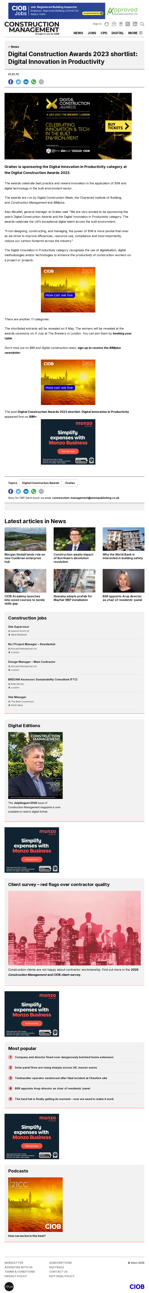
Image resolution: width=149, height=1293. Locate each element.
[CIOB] (109, 1286)
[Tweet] (18, 81)
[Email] (114, 24)
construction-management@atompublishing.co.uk (85, 497)
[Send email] (41, 81)
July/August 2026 (25, 802)
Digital (118, 33)
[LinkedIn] (135, 24)
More (133, 33)
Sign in (97, 23)
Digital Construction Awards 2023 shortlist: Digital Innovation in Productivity (73, 412)
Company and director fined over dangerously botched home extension (64, 1057)
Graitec (70, 482)
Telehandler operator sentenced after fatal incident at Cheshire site (61, 1078)
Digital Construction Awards (40, 482)
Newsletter (14, 1262)
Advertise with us (19, 1267)
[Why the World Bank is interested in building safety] (123, 539)
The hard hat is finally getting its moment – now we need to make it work (64, 1099)
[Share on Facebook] (10, 81)
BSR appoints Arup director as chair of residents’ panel (52, 1088)
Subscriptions (60, 1262)
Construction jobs (27, 618)
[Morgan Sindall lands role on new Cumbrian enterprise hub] (25, 539)
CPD (104, 33)
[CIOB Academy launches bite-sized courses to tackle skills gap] (25, 580)
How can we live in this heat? (27, 1235)
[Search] (142, 24)
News (78, 33)
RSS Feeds (56, 1267)
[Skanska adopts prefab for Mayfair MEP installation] (74, 580)
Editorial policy (61, 1276)
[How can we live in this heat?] (35, 1204)
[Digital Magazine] (121, 24)
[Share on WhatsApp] (33, 81)
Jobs (92, 33)
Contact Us (58, 1271)
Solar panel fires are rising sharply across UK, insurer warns (56, 1067)
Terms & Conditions (20, 1271)
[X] (128, 24)
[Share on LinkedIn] (26, 81)
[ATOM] (39, 1286)
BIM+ (33, 416)
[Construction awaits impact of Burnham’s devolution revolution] (74, 539)
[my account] (106, 24)
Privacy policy (16, 1276)
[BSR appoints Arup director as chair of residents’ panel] (123, 580)
